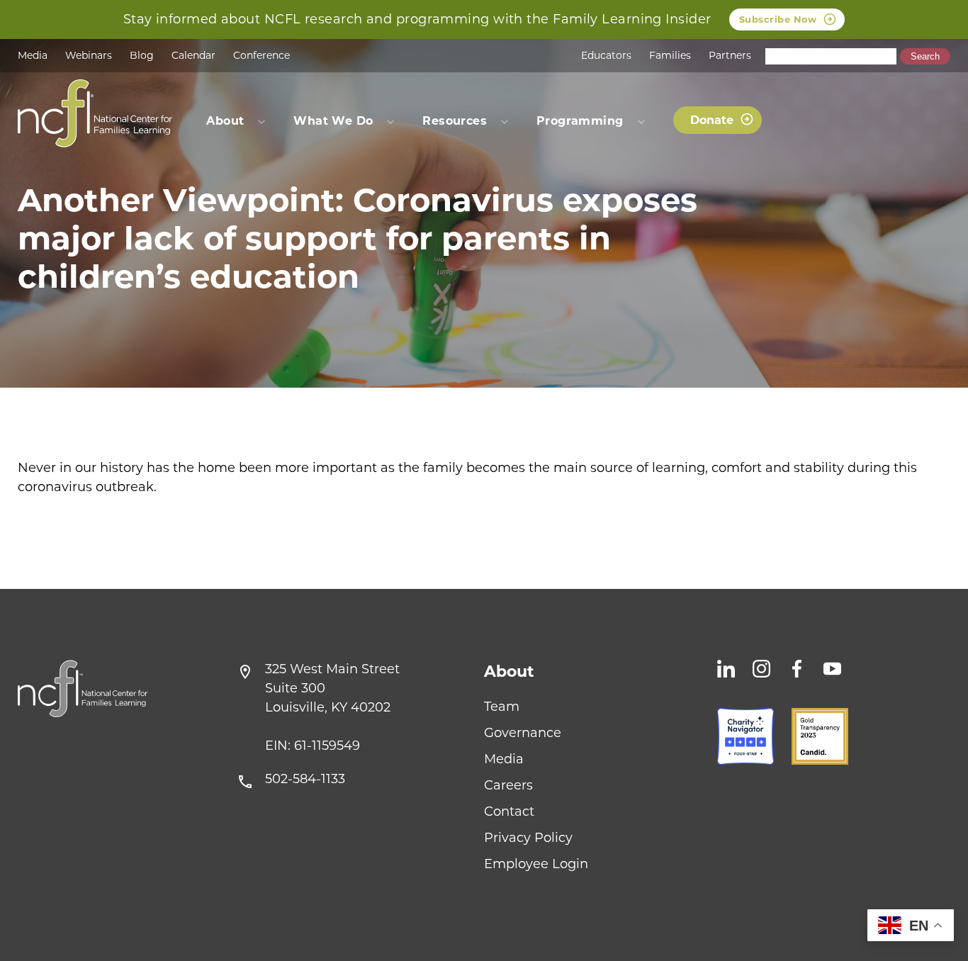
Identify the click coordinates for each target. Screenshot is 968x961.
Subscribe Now (778, 19)
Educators (606, 55)
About (509, 671)
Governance (522, 733)
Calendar (193, 55)
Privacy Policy (528, 837)
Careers (508, 785)
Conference (261, 55)
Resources (454, 121)
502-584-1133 (305, 779)
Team (501, 706)
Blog (142, 55)
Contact (509, 811)
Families (670, 55)
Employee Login (536, 864)
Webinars (88, 55)
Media (32, 55)
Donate (711, 120)
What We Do (333, 121)
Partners (730, 55)
